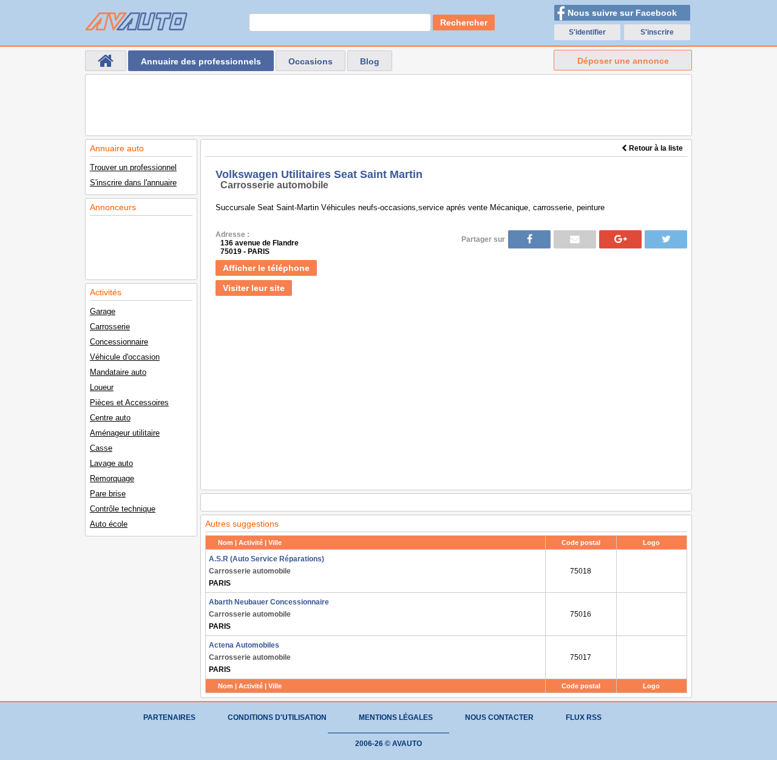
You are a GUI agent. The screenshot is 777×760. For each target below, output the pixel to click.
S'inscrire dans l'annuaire (133, 182)
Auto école (108, 524)
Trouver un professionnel (133, 167)
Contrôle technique (122, 508)
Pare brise (108, 493)
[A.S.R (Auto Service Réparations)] (652, 571)
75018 (580, 571)
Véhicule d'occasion (125, 356)
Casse (101, 448)
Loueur (102, 387)
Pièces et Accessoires (129, 402)
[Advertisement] (388, 105)
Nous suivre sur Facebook (622, 13)
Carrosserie (110, 326)
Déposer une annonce (623, 61)
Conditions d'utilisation (277, 717)
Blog (369, 61)
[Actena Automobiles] (652, 657)
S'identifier (587, 32)
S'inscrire (657, 32)
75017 (580, 657)
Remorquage (112, 478)
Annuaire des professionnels (201, 61)
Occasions (310, 61)
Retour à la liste (655, 148)
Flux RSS (584, 717)
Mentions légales (396, 717)
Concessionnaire (119, 341)
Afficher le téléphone (266, 268)
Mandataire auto (118, 372)
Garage (102, 311)
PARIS (266, 571)
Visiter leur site (254, 288)
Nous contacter (499, 717)
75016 (580, 614)
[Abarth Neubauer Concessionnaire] (652, 614)
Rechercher (463, 22)
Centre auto (110, 417)
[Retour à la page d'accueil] (105, 60)
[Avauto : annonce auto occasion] (136, 21)
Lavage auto (111, 463)
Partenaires (169, 717)
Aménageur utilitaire (125, 432)
